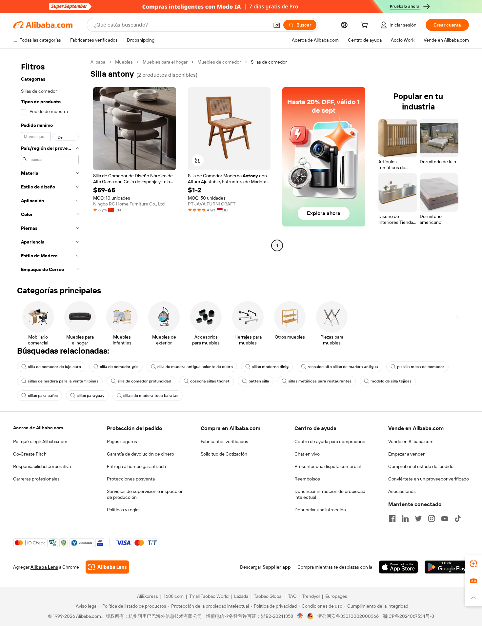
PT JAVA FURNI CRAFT (211, 203)
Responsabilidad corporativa (42, 466)
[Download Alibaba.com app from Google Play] (447, 567)
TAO (292, 596)
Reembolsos (307, 478)
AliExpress (147, 596)
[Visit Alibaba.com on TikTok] (458, 518)
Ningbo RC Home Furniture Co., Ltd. (129, 203)
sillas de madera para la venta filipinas (63, 381)
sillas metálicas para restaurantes (319, 381)
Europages (336, 596)
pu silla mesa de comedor (420, 366)
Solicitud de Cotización (224, 454)
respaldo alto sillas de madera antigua (343, 366)
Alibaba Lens (44, 567)
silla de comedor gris (119, 366)
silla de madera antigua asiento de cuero (195, 366)
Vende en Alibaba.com (410, 441)
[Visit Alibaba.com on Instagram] (431, 518)
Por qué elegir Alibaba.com (40, 441)
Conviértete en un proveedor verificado (428, 478)
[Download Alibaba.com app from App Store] (398, 567)
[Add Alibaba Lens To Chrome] (107, 567)
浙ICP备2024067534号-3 (408, 616)
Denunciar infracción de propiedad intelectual (329, 494)
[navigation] (50, 167)
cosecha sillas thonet (210, 381)
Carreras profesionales (36, 478)
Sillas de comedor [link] (269, 62)
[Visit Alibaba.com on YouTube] (445, 518)
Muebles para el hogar (165, 62)
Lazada (241, 596)
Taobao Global (268, 596)
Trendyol (311, 596)
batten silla (259, 381)
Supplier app (277, 567)
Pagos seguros (122, 441)
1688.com (174, 596)
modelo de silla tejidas (391, 381)
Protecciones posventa (131, 478)
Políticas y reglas (124, 509)
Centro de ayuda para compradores (330, 441)
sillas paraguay (90, 395)
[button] (277, 25)
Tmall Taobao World (209, 596)
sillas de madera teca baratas (150, 395)
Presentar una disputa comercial (327, 466)
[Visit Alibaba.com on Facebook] (392, 518)
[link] (473, 563)
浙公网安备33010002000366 (348, 616)
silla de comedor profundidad (144, 381)
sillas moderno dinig (270, 366)
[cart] (366, 26)
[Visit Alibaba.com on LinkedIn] (405, 518)
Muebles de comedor (219, 62)
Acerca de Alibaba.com (38, 427)
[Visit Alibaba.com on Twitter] (418, 518)
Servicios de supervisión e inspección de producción (145, 494)
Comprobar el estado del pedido (420, 466)
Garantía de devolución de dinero (140, 454)
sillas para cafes (43, 395)
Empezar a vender (406, 454)
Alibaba (97, 62)
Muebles (124, 62)
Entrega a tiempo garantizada (136, 466)
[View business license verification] (300, 616)
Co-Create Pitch (30, 454)
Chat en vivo (307, 454)
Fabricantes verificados (224, 441)
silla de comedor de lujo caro (54, 366)
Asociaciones (402, 491)
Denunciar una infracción (320, 509)
